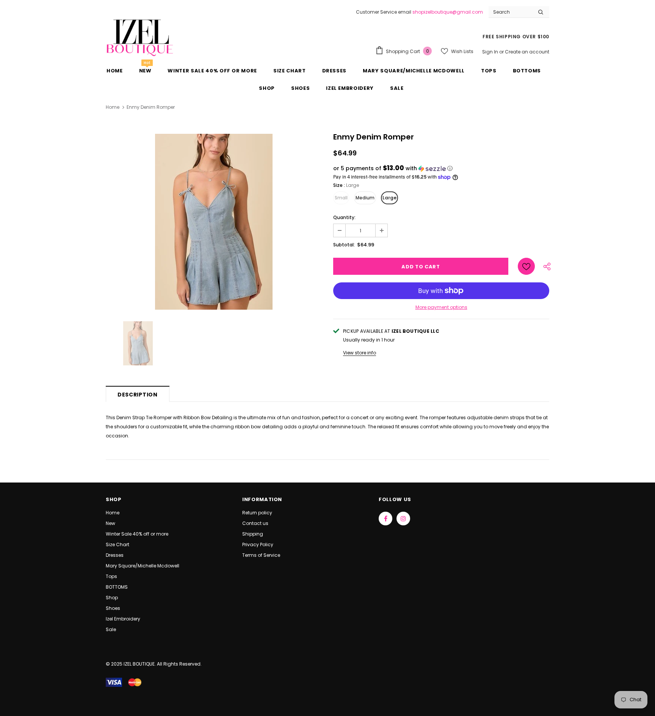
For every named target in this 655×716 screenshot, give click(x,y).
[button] (441, 168)
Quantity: (344, 217)
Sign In (490, 52)
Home (112, 107)
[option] (214, 222)
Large (389, 197)
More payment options (441, 307)
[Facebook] (385, 518)
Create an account (527, 52)
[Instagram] (403, 518)
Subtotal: (344, 244)
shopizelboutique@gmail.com (447, 12)
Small (341, 197)
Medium (365, 197)
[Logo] (140, 37)
